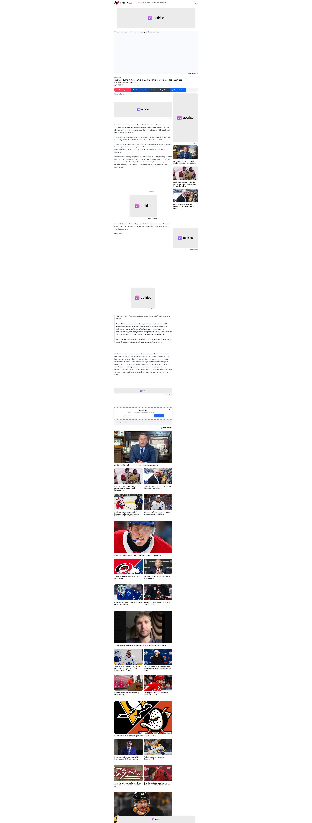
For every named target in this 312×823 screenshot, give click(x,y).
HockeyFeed (120, 84)
